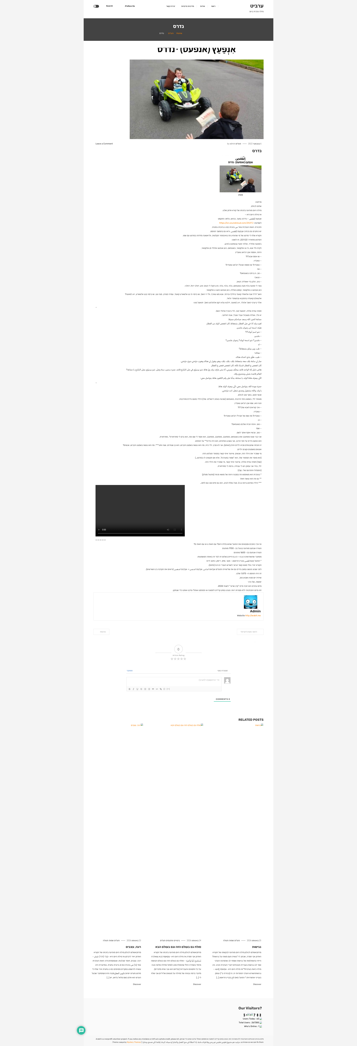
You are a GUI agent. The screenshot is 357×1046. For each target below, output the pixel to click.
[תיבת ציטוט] (153, 689)
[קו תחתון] (137, 689)
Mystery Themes (134, 1042)
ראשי (213, 6)
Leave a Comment (104, 143)
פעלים (238, 143)
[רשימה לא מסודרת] (149, 689)
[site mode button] (96, 6)
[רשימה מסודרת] (145, 689)
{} (164, 689)
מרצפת (103, 632)
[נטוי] (133, 689)
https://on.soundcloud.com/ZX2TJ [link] (236, 223)
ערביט (257, 6)
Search (109, 6)
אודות (202, 6)
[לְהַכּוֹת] (141, 689)
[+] (168, 689)
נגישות (256, 947)
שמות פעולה (228, 940)
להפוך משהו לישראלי (249, 632)
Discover (257, 984)
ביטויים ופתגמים (173, 940)
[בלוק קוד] (157, 689)
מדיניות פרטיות (187, 6)
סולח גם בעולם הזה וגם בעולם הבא (178, 947)
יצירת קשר (170, 6)
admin (232, 144)
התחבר (130, 670)
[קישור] (161, 689)
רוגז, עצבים (133, 947)
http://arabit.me (253, 615)
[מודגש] (130, 689)
